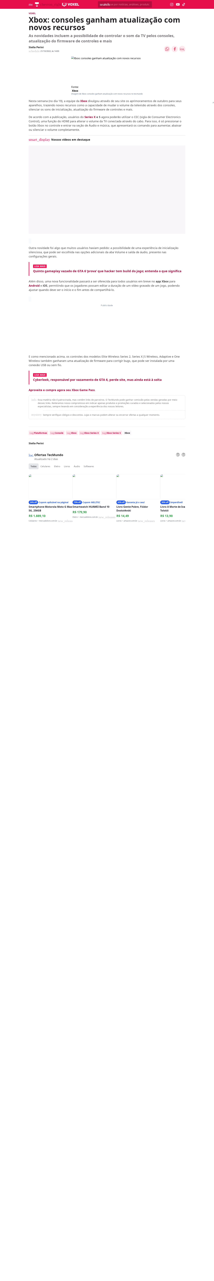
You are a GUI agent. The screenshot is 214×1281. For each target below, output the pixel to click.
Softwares (89, 466)
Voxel (32, 13)
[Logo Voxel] (70, 4)
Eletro (57, 466)
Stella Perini (36, 47)
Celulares (45, 466)
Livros (67, 466)
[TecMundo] (37, 4)
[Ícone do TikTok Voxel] (183, 4)
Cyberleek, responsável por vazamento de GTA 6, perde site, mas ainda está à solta (97, 380)
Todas (34, 466)
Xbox (75, 90)
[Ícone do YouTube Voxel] (178, 4)
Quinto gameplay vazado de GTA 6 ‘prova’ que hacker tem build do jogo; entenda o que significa (107, 271)
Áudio (77, 466)
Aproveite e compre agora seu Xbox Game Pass (62, 390)
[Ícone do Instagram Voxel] (171, 4)
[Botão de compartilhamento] (167, 49)
